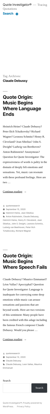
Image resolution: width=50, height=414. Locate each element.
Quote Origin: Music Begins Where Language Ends (22, 105)
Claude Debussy (30, 216)
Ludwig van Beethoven (13, 227)
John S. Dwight (18, 223)
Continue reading (15, 191)
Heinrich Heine (13, 213)
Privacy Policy (23, 406)
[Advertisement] (25, 42)
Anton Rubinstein (14, 216)
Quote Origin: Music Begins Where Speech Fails (25, 261)
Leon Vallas (27, 364)
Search (8, 13)
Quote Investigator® (17, 5)
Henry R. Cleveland (27, 220)
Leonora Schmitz (35, 223)
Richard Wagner (23, 231)
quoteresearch (13, 205)
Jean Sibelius (27, 213)
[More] (16, 14)
